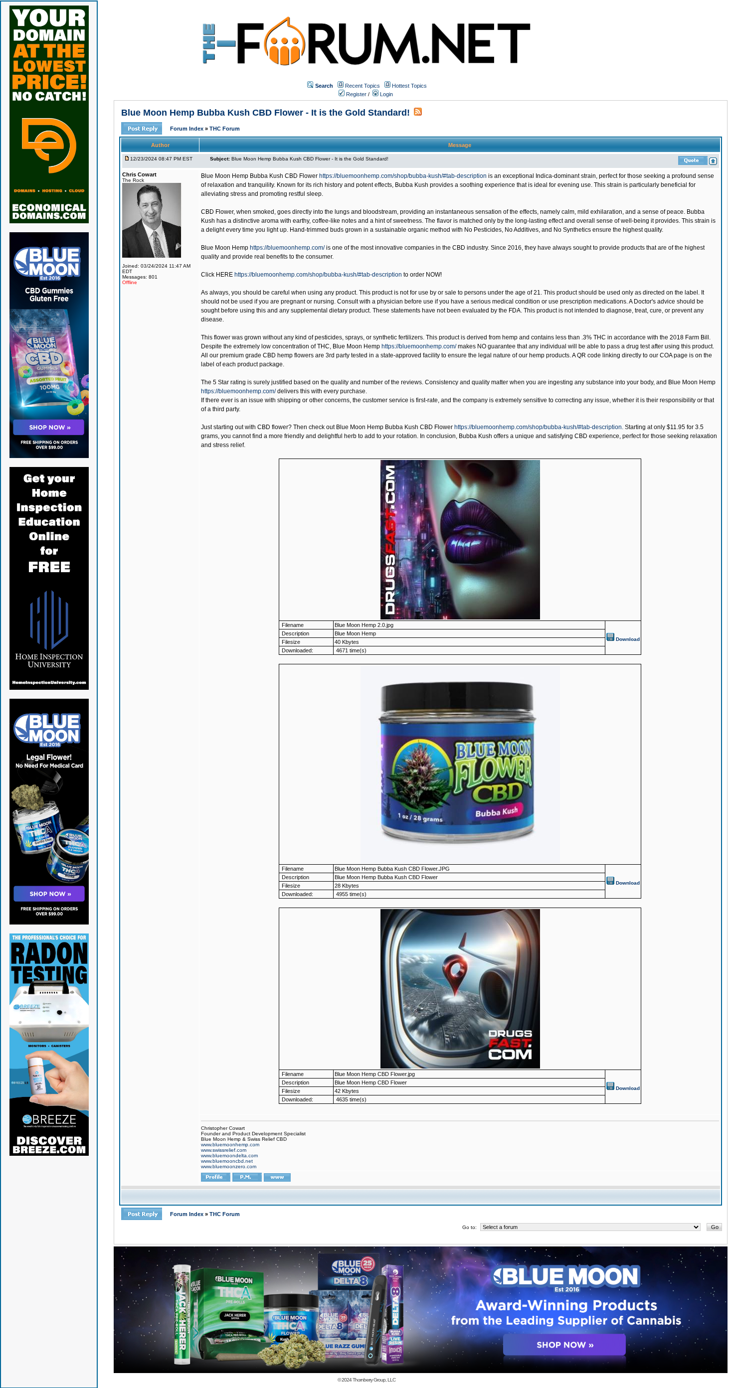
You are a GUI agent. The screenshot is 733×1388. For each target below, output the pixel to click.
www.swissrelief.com (223, 1150)
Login (385, 94)
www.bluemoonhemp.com (230, 1144)
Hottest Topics (409, 86)
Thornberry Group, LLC (374, 1380)
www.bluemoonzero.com (228, 1166)
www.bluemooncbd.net (227, 1161)
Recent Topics (362, 86)
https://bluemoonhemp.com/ (287, 247)
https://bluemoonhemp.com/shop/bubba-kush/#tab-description (403, 175)
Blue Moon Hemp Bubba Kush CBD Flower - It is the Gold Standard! (265, 113)
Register (355, 94)
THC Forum (224, 129)
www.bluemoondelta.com (229, 1155)
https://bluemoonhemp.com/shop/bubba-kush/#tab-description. (538, 427)
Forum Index (187, 129)
